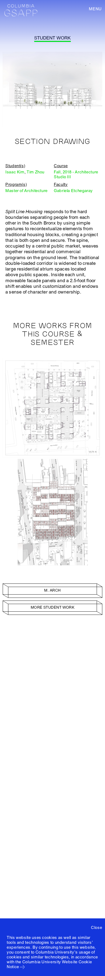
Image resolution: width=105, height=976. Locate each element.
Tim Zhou (35, 172)
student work (52, 38)
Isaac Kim (14, 172)
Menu (95, 8)
